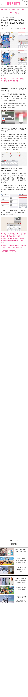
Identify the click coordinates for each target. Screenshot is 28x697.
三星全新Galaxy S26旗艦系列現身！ (21, 570)
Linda (23, 28)
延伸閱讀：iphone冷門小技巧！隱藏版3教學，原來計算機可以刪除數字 (13, 80)
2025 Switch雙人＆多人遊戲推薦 (21, 588)
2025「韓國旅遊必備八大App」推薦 (21, 550)
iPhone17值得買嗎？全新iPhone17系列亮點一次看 (21, 580)
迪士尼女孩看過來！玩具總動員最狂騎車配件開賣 (21, 560)
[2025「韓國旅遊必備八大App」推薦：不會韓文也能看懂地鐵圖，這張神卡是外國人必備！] (7, 551)
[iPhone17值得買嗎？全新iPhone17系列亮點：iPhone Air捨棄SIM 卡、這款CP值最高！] (7, 581)
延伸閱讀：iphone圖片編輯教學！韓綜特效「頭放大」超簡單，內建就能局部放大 (13, 246)
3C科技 (12, 17)
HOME (2, 17)
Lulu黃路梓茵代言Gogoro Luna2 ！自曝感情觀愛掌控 (21, 599)
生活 (7, 17)
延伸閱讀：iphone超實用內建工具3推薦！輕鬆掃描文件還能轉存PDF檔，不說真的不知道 (13, 240)
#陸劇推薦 (4, 9)
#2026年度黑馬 (14, 13)
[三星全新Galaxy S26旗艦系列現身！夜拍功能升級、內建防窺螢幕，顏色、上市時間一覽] (7, 570)
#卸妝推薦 (12, 9)
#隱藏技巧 (12, 251)
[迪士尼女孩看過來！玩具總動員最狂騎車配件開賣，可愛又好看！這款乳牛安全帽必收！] (7, 561)
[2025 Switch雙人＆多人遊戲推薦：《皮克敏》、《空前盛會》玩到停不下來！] (7, 590)
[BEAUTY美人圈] (13, 4)
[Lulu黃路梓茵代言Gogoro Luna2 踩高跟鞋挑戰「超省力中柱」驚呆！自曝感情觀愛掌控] (7, 599)
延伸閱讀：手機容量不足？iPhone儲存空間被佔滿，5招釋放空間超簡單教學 (14, 235)
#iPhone (5, 251)
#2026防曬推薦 (22, 9)
